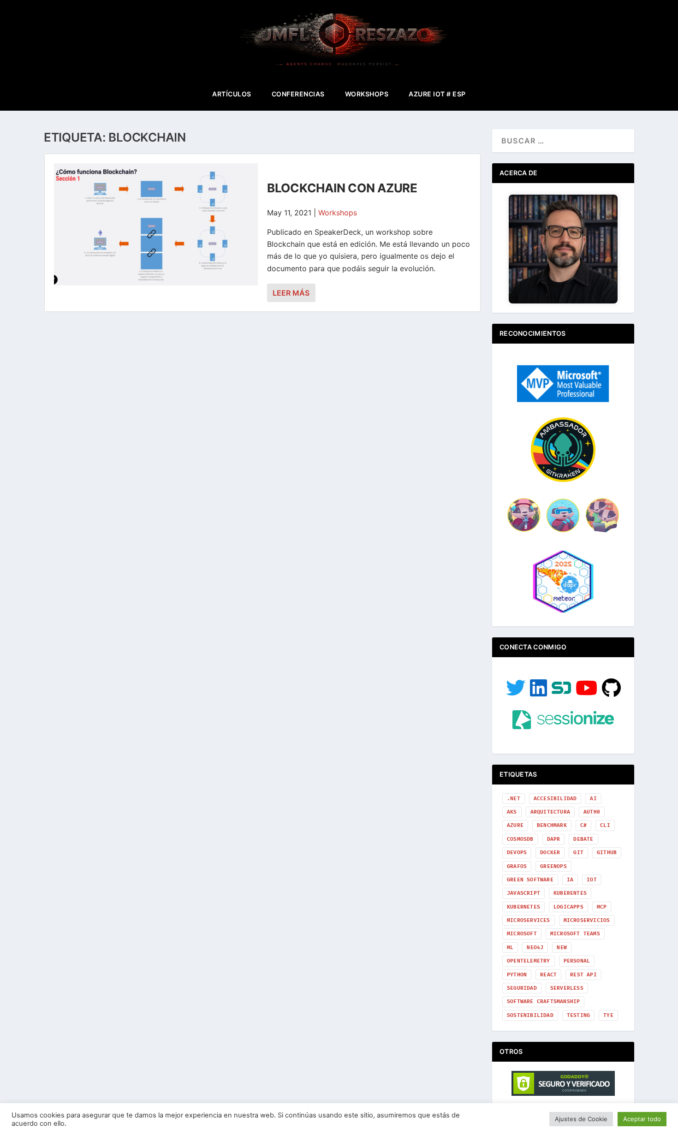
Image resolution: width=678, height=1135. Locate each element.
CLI (605, 825)
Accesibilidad (555, 799)
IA (570, 880)
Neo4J (535, 948)
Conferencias (298, 94)
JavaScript (523, 893)
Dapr (553, 839)
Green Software (530, 880)
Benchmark (552, 825)
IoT (592, 880)
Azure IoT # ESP (437, 94)
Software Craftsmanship (543, 1001)
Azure (515, 825)
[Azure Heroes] (563, 531)
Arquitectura (550, 812)
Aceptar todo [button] (642, 1119)
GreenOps (553, 866)
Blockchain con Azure (342, 188)
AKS (512, 812)
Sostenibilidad (530, 1015)
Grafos (517, 866)
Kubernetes (523, 907)
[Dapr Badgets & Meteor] (563, 611)
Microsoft (522, 934)
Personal (577, 961)
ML (510, 948)
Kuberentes (570, 893)
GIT (578, 853)
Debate (583, 839)
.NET (513, 799)
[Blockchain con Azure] (156, 224)
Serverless (566, 988)
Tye (608, 1015)
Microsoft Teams (575, 934)
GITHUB (607, 853)
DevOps (517, 853)
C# (583, 825)
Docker (550, 853)
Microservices (528, 920)
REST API (583, 975)
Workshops (367, 94)
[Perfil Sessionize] (563, 727)
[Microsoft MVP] (563, 400)
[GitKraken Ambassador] (563, 479)
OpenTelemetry (528, 961)
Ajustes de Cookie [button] (581, 1119)
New (562, 948)
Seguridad (522, 988)
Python (517, 975)
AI (593, 799)
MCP (602, 907)
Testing (578, 1015)
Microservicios (587, 920)
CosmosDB (520, 839)
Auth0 (591, 812)
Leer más (291, 292)
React (548, 975)
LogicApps (568, 907)
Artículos (231, 94)
